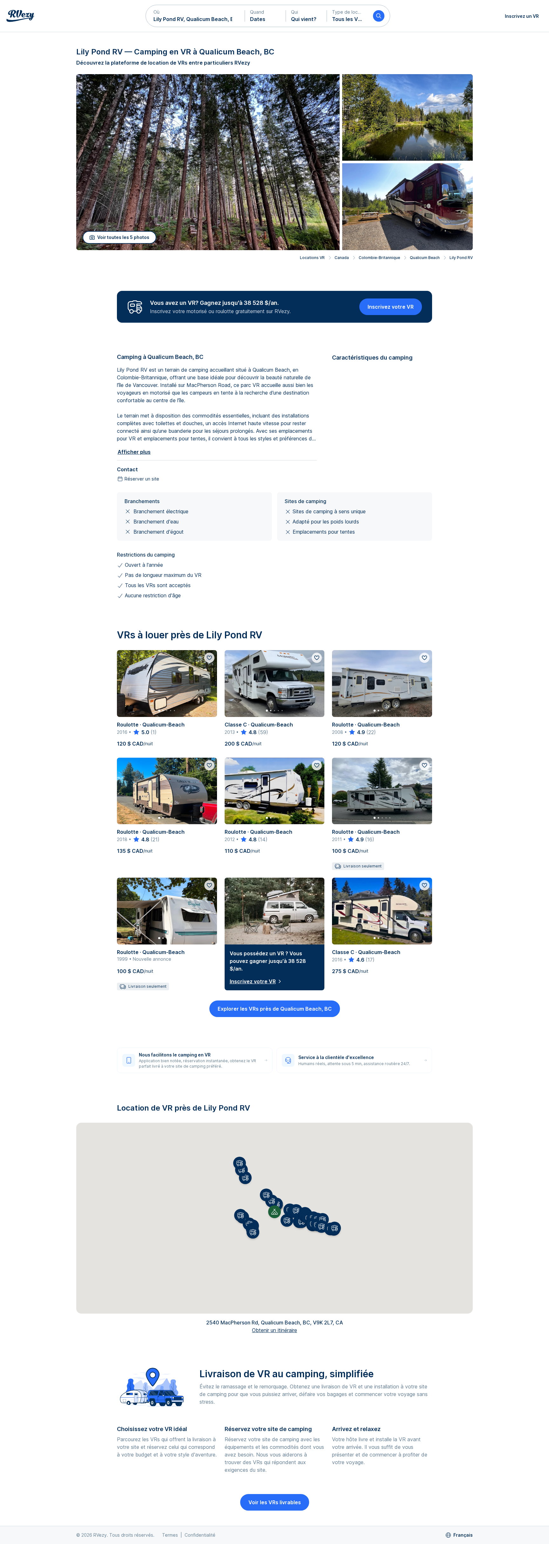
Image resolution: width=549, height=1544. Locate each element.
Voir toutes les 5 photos (123, 237)
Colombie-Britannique (379, 257)
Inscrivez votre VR (391, 307)
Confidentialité (200, 1535)
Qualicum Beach (425, 257)
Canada (342, 257)
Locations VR (312, 257)
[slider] (140, 732)
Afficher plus (134, 452)
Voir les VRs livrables (274, 1502)
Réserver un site (142, 478)
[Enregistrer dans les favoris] (209, 658)
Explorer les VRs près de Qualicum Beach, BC (275, 1009)
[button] (195, 16)
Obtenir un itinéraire (274, 1330)
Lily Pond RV (461, 257)
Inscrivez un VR (522, 16)
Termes (170, 1535)
